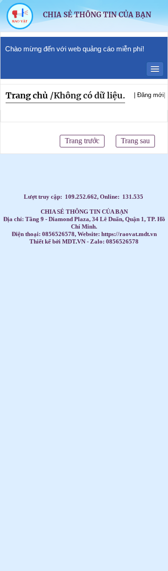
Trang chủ (27, 95)
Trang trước (82, 141)
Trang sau (135, 141)
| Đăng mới (149, 94)
